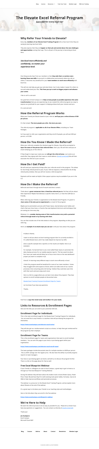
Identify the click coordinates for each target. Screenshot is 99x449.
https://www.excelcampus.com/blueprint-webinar (37, 397)
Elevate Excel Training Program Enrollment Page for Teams (42, 281)
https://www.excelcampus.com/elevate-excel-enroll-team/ (40, 346)
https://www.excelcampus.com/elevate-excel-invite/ (38, 324)
